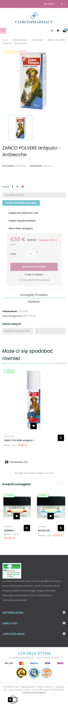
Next (63, 482)
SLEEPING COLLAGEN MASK (13, 530)
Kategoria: (8, 166)
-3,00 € (9, 371)
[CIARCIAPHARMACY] (34, 17)
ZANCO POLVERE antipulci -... (20, 440)
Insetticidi (20, 166)
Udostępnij (12, 186)
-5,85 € (43, 495)
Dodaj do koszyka (34, 266)
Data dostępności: (12, 316)
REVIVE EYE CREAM (43, 530)
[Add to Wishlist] (33, 426)
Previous (58, 482)
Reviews (34, 302)
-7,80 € (9, 495)
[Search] (52, 31)
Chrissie (8, 526)
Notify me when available (21, 202)
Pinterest (23, 186)
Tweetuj (17, 186)
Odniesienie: (36, 166)
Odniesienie (9, 311)
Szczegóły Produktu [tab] (34, 295)
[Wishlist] (58, 30)
